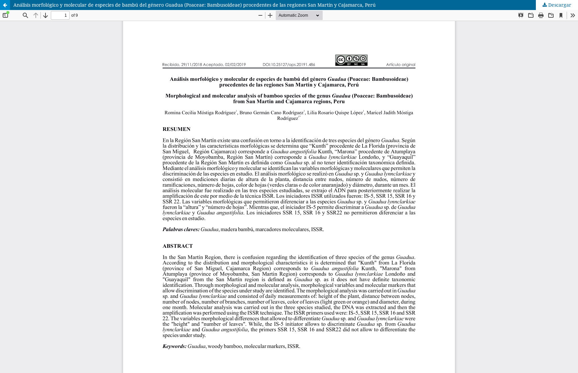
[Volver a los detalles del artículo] (5, 5)
